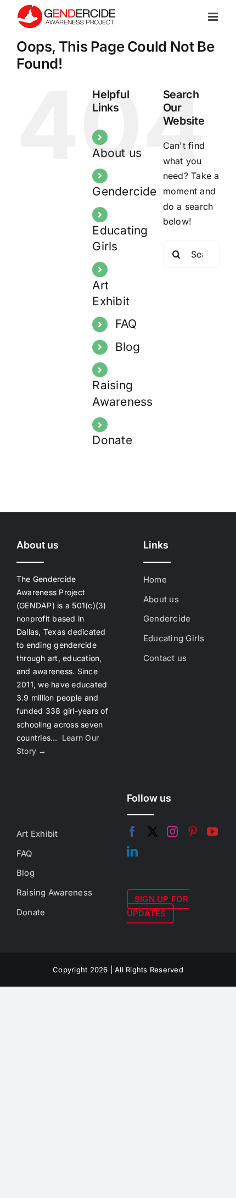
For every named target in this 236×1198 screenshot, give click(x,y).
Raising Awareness (54, 892)
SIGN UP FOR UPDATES (158, 906)
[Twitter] (152, 831)
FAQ (126, 324)
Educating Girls (174, 638)
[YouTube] (212, 831)
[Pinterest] (192, 831)
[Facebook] (132, 831)
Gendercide (124, 191)
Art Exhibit (37, 833)
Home (155, 579)
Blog (128, 347)
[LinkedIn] (132, 851)
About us (117, 153)
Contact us (165, 658)
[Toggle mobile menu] (214, 17)
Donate (112, 440)
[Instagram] (172, 831)
